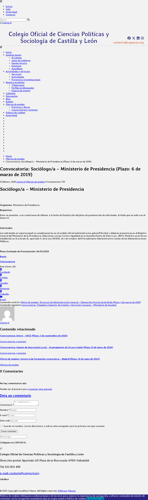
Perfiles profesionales (23, 88)
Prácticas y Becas (21, 107)
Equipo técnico (19, 63)
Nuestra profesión (15, 82)
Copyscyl (20, 181)
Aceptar (90, 498)
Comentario (7, 404)
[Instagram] (142, 38)
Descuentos (12, 96)
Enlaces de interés (21, 90)
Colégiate (10, 93)
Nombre (5, 410)
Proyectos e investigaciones (26, 79)
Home (9, 156)
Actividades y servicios (18, 71)
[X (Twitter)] (133, 38)
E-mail (4, 415)
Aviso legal (11, 12)
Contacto (10, 14)
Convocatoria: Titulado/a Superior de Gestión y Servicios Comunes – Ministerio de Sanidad (68, 305)
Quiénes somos (13, 55)
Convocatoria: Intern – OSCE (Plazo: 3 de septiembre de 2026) (33, 335)
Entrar (9, 6)
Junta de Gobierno (21, 60)
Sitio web (5, 420)
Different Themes (67, 490)
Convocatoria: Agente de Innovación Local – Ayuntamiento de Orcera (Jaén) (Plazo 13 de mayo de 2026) (56, 347)
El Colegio (17, 57)
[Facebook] (129, 38)
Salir (8, 9)
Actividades (18, 77)
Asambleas (17, 68)
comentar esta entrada (40, 389)
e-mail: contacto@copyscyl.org (19, 473)
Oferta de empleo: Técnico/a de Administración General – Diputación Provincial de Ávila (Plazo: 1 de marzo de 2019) (81, 302)
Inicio (9, 52)
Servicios (16, 74)
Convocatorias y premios (25, 109)
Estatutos (16, 66)
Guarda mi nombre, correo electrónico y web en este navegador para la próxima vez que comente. (54, 426)
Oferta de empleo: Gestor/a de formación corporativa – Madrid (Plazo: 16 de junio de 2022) (50, 359)
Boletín (9, 101)
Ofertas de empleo (15, 104)
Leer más (99, 498)
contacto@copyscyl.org (128, 42)
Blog (8, 99)
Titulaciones (18, 85)
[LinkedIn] (138, 38)
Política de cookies (15, 112)
